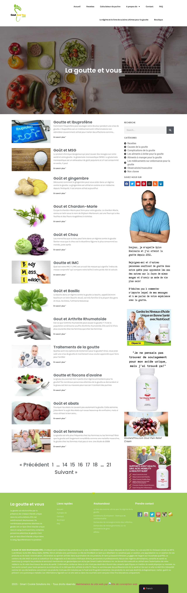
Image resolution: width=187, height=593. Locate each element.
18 (95, 464)
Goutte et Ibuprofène (72, 122)
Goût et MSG (64, 150)
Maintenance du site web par (92, 584)
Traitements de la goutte (76, 347)
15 (72, 464)
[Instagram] (149, 183)
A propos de (131, 6)
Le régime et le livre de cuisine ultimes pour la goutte (123, 19)
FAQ (161, 6)
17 (88, 464)
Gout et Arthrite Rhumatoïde (79, 319)
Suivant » (66, 472)
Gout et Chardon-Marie (75, 206)
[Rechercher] (170, 130)
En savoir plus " (59, 137)
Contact (149, 6)
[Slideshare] (160, 183)
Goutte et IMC (66, 262)
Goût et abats (66, 403)
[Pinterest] (143, 183)
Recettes (90, 6)
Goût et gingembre (71, 178)
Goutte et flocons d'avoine (77, 375)
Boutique (158, 19)
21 (109, 464)
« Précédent (34, 464)
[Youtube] (138, 183)
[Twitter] (132, 183)
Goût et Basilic (66, 290)
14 (64, 464)
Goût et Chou (65, 234)
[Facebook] (126, 183)
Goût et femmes (68, 431)
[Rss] (155, 183)
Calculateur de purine (110, 6)
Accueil (77, 6)
